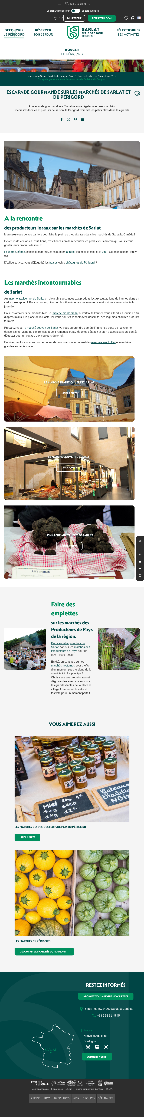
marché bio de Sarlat (65, 313)
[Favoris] (126, 18)
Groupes (89, 1098)
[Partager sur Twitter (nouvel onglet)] (68, 120)
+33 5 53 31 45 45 (80, 3)
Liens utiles (57, 1089)
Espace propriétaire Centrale (89, 1089)
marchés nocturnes (63, 665)
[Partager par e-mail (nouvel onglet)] (82, 120)
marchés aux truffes (103, 342)
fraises (53, 262)
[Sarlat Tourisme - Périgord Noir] (85, 32)
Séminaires (105, 1098)
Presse (35, 1098)
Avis (76, 1098)
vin (104, 251)
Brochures (62, 1098)
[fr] (139, 18)
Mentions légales (40, 1089)
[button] (139, 18)
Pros (47, 1098)
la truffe (70, 251)
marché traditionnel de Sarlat (26, 298)
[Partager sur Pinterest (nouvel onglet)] (75, 120)
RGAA (109, 1089)
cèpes (21, 251)
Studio (69, 1089)
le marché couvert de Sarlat (41, 327)
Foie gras (10, 251)
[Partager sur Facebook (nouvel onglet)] (61, 120)
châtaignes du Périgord (80, 262)
